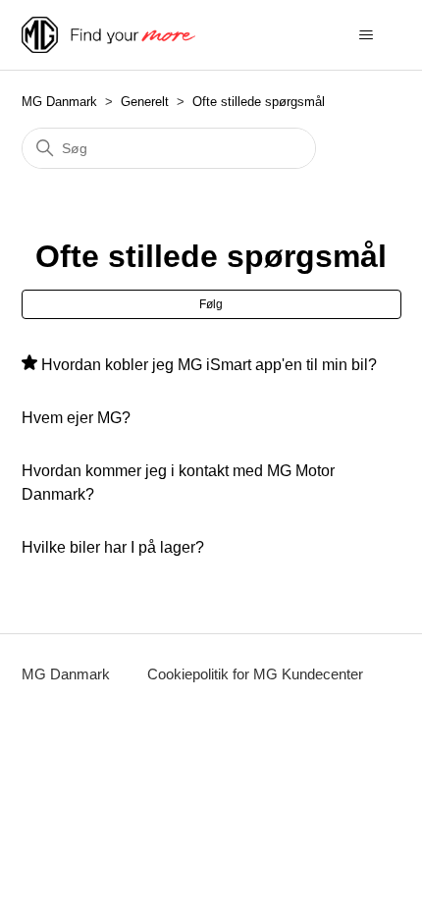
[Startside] (108, 35)
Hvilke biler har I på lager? (113, 547)
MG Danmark (59, 101)
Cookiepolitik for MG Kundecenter (255, 674)
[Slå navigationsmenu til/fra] (366, 35)
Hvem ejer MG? (76, 417)
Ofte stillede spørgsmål (258, 101)
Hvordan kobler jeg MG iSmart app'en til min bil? (209, 364)
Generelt (145, 101)
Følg (211, 304)
